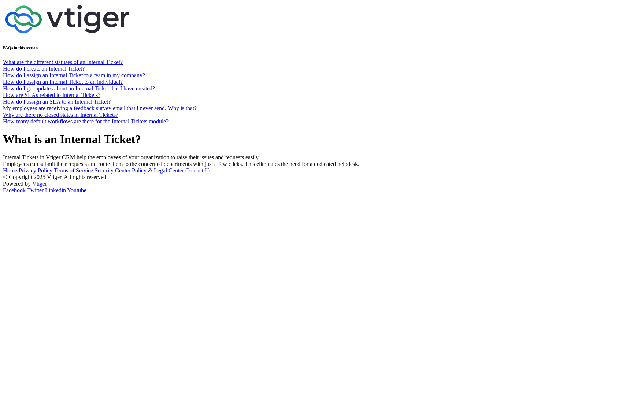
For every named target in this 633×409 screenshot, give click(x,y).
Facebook (14, 190)
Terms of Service (73, 170)
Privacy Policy (35, 170)
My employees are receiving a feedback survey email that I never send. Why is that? (100, 108)
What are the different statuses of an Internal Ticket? (63, 62)
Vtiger (39, 184)
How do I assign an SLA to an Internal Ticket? (57, 101)
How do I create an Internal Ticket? (44, 69)
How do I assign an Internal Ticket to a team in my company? (74, 75)
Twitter (35, 190)
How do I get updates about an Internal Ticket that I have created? (79, 88)
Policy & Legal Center (158, 170)
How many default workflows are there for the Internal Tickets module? (86, 121)
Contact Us (198, 170)
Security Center (112, 170)
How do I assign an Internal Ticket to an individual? (63, 82)
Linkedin (55, 190)
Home (10, 170)
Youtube (76, 190)
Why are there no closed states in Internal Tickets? (60, 115)
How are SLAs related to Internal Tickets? (51, 95)
